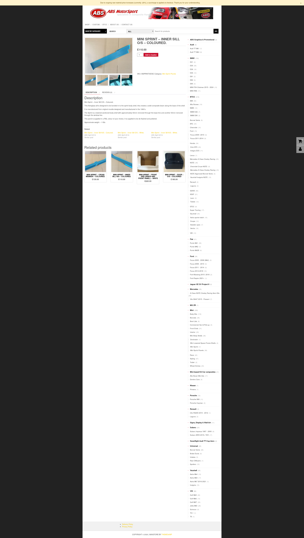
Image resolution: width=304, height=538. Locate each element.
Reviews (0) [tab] (107, 92)
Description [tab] (91, 92)
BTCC (104, 24)
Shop (87, 24)
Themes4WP (167, 534)
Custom (96, 24)
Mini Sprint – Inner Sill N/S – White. (164, 132)
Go (216, 31)
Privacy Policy (127, 526)
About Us (114, 24)
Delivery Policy (127, 524)
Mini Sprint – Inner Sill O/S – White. (131, 132)
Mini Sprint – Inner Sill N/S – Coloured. (98, 132)
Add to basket (151, 55)
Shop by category (92, 31)
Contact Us (126, 24)
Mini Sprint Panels (169, 74)
